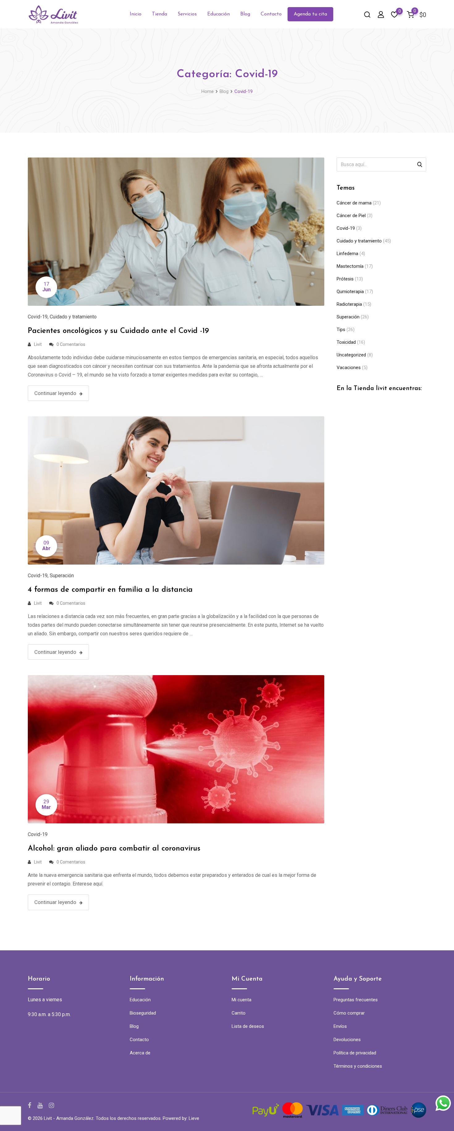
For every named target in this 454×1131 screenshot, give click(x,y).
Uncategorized (351, 355)
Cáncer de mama (354, 203)
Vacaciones (349, 367)
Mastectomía (350, 266)
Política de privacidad (355, 1053)
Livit (38, 344)
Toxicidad (346, 342)
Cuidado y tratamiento (73, 317)
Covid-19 (38, 317)
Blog (245, 14)
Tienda (159, 14)
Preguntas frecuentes (356, 1000)
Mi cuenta (241, 1000)
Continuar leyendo (55, 393)
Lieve (194, 1118)
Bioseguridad (143, 1013)
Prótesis (345, 279)
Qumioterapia (350, 291)
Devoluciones (347, 1039)
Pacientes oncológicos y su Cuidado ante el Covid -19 (118, 331)
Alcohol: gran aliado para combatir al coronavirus (114, 848)
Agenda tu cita (310, 14)
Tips (341, 329)
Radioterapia (349, 304)
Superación (62, 575)
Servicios (187, 14)
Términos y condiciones (358, 1066)
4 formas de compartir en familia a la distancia (110, 590)
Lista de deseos (248, 1026)
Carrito (239, 1013)
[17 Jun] (176, 231)
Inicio (135, 14)
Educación (218, 14)
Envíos (340, 1026)
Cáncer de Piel (351, 215)
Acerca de (140, 1053)
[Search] (367, 14)
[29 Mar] (176, 749)
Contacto (271, 14)
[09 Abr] (176, 490)
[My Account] (380, 14)
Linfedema (347, 253)
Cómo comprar (349, 1013)
